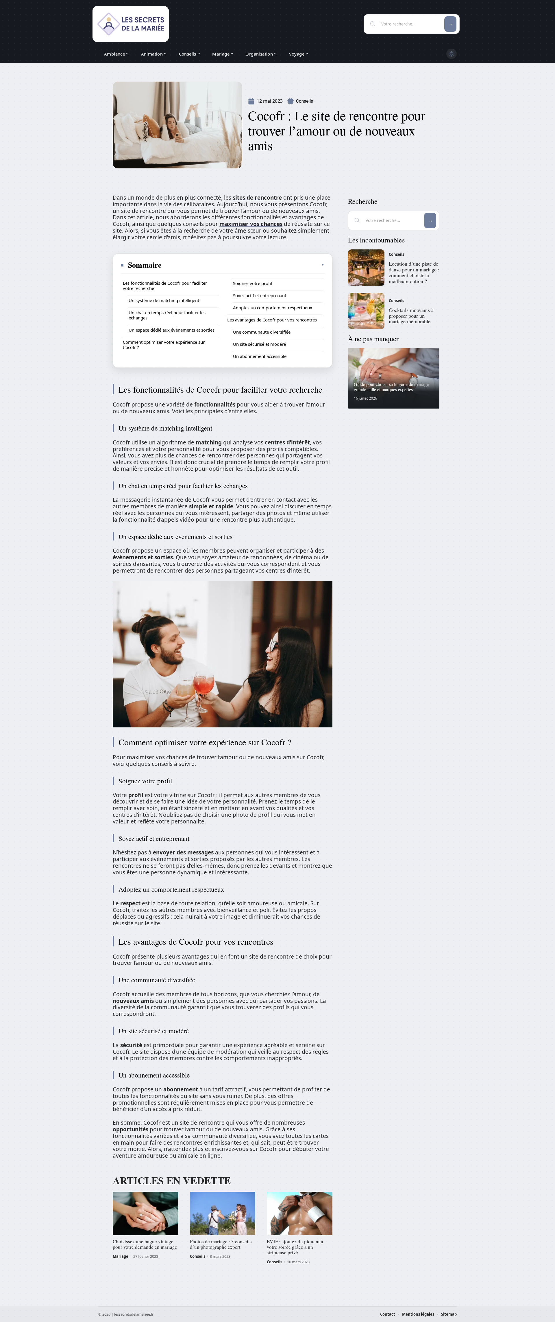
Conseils (304, 101)
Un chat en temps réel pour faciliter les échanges (167, 315)
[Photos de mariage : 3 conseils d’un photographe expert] (223, 1213)
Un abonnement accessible (259, 356)
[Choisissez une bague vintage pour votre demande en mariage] (145, 1213)
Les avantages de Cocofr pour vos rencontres (272, 320)
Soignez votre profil (252, 283)
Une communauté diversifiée (262, 332)
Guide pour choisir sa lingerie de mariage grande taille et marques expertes (391, 386)
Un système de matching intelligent (164, 300)
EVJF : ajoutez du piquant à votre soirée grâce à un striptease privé (295, 1247)
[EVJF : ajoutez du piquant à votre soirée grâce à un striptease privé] (299, 1213)
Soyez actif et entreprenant (259, 295)
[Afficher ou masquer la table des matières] (243, 264)
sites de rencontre (257, 197)
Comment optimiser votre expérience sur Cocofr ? (164, 344)
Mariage (120, 1256)
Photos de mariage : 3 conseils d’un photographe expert (221, 1244)
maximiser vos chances (250, 224)
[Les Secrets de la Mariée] (130, 24)
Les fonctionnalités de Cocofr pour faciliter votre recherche (165, 285)
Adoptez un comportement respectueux (272, 307)
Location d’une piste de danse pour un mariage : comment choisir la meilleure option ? (414, 272)
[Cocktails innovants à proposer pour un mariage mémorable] (366, 311)
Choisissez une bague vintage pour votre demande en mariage (145, 1244)
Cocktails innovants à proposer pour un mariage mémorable (411, 315)
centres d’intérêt (287, 442)
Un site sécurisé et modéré (259, 344)
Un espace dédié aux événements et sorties (171, 330)
